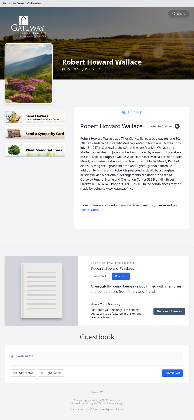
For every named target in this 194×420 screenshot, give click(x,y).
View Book (100, 276)
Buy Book (121, 276)
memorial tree (128, 205)
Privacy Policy (86, 403)
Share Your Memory (169, 311)
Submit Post (172, 373)
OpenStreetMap (101, 409)
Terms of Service (107, 403)
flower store (89, 210)
